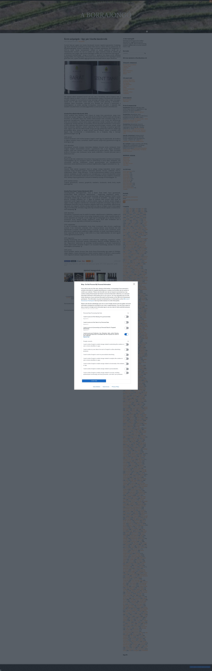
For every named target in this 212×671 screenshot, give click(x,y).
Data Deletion (96, 386)
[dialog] (106, 335)
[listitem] (106, 313)
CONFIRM (94, 380)
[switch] (126, 317)
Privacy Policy (115, 386)
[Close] (134, 284)
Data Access (106, 386)
